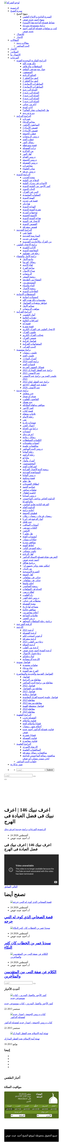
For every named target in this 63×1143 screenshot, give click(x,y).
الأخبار (13, 49)
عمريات (27, 119)
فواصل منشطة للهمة (33, 706)
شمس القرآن (29, 338)
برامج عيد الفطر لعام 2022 (36, 381)
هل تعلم (27, 481)
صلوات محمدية (30, 665)
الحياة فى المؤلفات (32, 589)
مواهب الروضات (31, 309)
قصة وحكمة (29, 478)
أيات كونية (28, 107)
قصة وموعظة (30, 145)
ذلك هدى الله (29, 63)
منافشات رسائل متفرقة (35, 752)
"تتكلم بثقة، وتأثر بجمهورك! (36, 565)
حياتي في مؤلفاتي (32, 577)
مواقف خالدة (29, 609)
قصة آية (27, 323)
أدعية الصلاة (29, 644)
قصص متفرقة (30, 227)
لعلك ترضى (28, 592)
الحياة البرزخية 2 (31, 92)
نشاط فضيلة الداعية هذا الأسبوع (39, 22)
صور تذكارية (16, 764)
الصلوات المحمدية (32, 195)
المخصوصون (29, 463)
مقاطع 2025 (29, 711)
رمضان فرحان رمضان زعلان (37, 516)
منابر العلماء (29, 168)
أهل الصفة (28, 574)
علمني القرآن (29, 332)
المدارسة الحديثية (31, 235)
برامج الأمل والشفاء (26, 256)
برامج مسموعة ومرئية (34, 25)
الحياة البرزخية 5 (31, 101)
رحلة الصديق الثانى (32, 548)
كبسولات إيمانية (30, 297)
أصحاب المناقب (31, 525)
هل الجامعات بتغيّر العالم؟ (36, 110)
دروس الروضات (31, 136)
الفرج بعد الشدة (30, 671)
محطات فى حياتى (32, 600)
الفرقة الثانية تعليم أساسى (36, 504)
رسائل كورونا (29, 262)
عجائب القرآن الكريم (33, 335)
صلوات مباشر (30, 489)
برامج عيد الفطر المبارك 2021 (37, 370)
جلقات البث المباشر (27, 761)
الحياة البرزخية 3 (31, 95)
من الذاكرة (28, 151)
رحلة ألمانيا (28, 451)
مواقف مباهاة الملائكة (34, 405)
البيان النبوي (29, 189)
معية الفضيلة (29, 603)
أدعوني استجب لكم (32, 636)
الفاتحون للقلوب (31, 399)
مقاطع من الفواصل (32, 688)
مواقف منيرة (29, 542)
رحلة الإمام (28, 416)
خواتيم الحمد (29, 487)
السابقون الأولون (31, 124)
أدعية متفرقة (29, 638)
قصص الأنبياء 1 (30, 127)
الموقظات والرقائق (32, 66)
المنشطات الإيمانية (26, 294)
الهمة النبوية (29, 197)
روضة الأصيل (29, 288)
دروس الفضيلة (30, 162)
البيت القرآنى (29, 346)
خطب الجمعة (29, 133)
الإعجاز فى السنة (31, 221)
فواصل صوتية (23, 662)
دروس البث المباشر (33, 449)
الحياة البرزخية (30, 89)
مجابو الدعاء (29, 122)
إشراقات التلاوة (30, 320)
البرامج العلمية (24, 744)
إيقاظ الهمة (28, 545)
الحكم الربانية (29, 75)
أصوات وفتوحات (31, 443)
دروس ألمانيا (29, 475)
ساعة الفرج (28, 268)
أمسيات (27, 431)
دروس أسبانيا (29, 495)
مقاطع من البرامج (32, 679)
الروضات (27, 273)
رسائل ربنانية (29, 437)
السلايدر (14, 51)
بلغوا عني (27, 233)
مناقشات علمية (30, 446)
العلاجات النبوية (30, 291)
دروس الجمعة (30, 160)
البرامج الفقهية (24, 714)
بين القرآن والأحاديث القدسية (37, 241)
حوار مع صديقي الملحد (34, 69)
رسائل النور (28, 142)
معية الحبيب (29, 177)
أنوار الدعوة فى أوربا (33, 519)
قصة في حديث (30, 200)
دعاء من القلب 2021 (33, 641)
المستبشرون (29, 282)
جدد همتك (27, 402)
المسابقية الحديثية (32, 472)
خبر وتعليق (28, 393)
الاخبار (20, 37)
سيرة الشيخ (16, 11)
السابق (7, 886)
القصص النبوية (30, 224)
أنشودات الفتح (30, 536)
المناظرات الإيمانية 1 (33, 84)
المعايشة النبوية (30, 250)
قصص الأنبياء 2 (30, 130)
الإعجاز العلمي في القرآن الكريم (39, 329)
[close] (5, 779)
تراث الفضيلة (29, 148)
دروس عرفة (29, 171)
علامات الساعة (30, 615)
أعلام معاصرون (30, 612)
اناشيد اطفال (29, 492)
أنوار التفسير (29, 314)
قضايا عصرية (29, 735)
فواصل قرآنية (29, 341)
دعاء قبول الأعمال (32, 653)
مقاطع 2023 (29, 700)
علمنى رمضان (30, 352)
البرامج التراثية (24, 116)
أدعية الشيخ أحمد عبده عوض (37, 650)
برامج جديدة (22, 390)
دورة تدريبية (29, 113)
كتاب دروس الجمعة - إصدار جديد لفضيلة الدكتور (28, 1022)
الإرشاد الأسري (30, 747)
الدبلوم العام (29, 507)
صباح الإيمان (29, 271)
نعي (24, 419)
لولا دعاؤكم (28, 656)
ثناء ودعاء (27, 668)
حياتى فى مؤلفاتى (32, 580)
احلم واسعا (28, 583)
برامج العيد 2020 (31, 361)
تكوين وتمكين (29, 551)
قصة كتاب (28, 411)
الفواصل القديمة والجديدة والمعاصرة (35, 674)
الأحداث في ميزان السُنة (35, 183)
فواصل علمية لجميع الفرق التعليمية (40, 697)
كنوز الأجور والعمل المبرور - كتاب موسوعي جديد (28, 1003)
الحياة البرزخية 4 (31, 98)
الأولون (26, 530)
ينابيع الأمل (28, 259)
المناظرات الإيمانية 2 (33, 86)
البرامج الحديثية (24, 230)
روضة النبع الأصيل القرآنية (36, 469)
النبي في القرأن (30, 192)
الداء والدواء (29, 285)
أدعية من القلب (30, 647)
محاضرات (28, 165)
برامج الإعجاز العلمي (27, 244)
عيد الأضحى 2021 (31, 373)
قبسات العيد (29, 364)
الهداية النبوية (29, 206)
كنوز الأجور (28, 408)
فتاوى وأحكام (29, 720)
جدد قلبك (27, 522)
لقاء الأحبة (28, 265)
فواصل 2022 (29, 685)
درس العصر (29, 618)
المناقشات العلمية (32, 749)
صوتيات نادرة (29, 422)
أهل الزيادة (28, 554)
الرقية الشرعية (24, 624)
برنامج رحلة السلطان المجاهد (37, 621)
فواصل (26, 676)
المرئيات (14, 57)
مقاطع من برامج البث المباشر (38, 682)
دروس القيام (29, 157)
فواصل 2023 (29, 691)
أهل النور (27, 154)
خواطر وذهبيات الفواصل (35, 303)
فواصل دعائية (29, 694)
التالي (14, 886)
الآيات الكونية (29, 247)
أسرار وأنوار (29, 460)
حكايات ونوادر (30, 539)
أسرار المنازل (29, 358)
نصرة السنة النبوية (32, 209)
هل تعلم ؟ (28, 533)
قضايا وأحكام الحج (32, 723)
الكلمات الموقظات (32, 440)
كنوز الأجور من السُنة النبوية (36, 186)
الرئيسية (14, 8)
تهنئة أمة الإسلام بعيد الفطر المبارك (22, 1038)
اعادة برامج (28, 510)
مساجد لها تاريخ (30, 606)
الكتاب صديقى (30, 527)
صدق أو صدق (29, 396)
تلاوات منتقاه (29, 414)
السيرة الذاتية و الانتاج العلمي (37, 16)
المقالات (14, 40)
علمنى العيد (28, 355)
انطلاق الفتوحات (31, 484)
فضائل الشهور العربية (33, 367)
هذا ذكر (26, 203)
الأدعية (20, 627)
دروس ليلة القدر (31, 598)
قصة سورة (28, 326)
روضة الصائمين (30, 586)
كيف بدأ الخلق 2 (30, 81)
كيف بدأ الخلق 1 (30, 78)
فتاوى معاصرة (30, 741)
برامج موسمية (24, 349)
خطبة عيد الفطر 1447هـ (34, 384)
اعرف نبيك (28, 434)
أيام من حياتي (29, 104)
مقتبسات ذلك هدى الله (34, 300)
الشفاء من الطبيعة (32, 279)
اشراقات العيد (30, 466)
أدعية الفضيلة (29, 633)
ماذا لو (26, 457)
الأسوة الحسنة (30, 215)
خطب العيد (28, 139)
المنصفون (28, 72)
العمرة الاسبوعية (31, 571)
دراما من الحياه (30, 428)
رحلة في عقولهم (31, 253)
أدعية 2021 (28, 630)
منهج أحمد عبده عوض (33, 19)
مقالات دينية (23, 43)
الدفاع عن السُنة (31, 180)
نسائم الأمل (28, 306)
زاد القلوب (28, 595)
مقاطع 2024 (29, 709)
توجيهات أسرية (30, 212)
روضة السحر (29, 276)
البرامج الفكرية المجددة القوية (31, 60)
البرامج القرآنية (24, 311)
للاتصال (20, 34)
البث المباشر (23, 46)
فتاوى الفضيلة (30, 738)
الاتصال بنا (15, 54)
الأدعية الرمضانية (31, 659)
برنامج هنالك (29, 563)
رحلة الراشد (29, 454)
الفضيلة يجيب (29, 717)
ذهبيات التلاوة (29, 317)
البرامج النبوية (23, 174)
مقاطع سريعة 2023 (32, 703)
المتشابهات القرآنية (32, 344)
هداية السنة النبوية (32, 218)
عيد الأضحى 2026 (31, 387)
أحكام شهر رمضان (32, 726)
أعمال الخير (28, 425)
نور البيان (27, 568)
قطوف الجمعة (30, 513)
